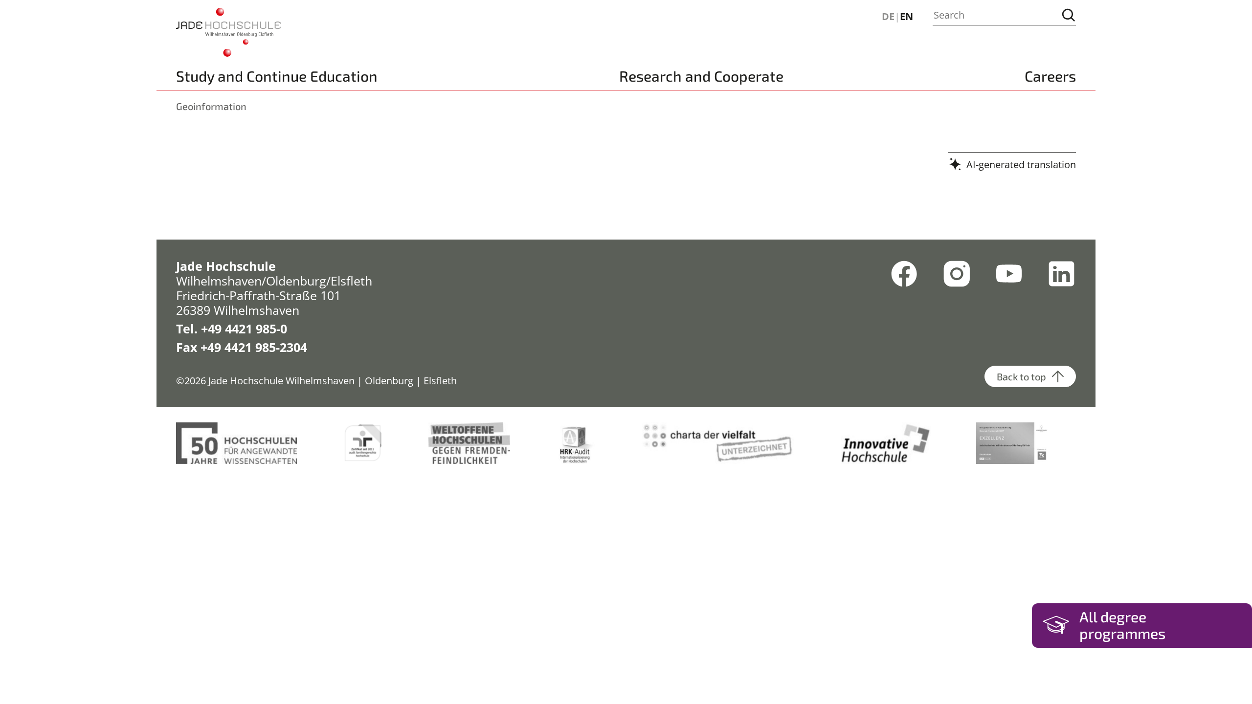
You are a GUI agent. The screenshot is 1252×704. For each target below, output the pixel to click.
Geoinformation (211, 106)
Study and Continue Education (277, 76)
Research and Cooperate (701, 76)
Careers (1050, 76)
